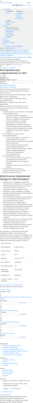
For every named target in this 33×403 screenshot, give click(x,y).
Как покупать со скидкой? (8, 87)
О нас (8, 13)
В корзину (3, 85)
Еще (4, 44)
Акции (5, 39)
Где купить (6, 40)
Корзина (2, 48)
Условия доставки (23, 53)
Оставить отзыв (5, 289)
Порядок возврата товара (11, 353)
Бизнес (8, 48)
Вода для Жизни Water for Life (9, 310)
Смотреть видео (16, 64)
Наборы (5, 365)
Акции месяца (16, 50)
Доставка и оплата (9, 42)
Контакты (24, 5)
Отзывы (8, 24)
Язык (28, 3)
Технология (19, 18)
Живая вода (9, 31)
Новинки (8, 37)
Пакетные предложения (10, 363)
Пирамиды (9, 33)
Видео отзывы (10, 22)
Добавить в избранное (9, 67)
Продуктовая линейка (13, 29)
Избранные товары (11, 53)
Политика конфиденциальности (12, 349)
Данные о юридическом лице (12, 345)
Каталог (5, 26)
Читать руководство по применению (11, 285)
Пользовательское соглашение (12, 355)
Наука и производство (13, 46)
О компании (6, 9)
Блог (21, 46)
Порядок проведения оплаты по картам (15, 351)
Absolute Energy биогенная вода (9, 322)
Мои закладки (7, 374)
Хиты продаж (10, 35)
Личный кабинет (8, 370)
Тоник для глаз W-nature (7, 333)
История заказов (8, 372)
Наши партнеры (8, 391)
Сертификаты (20, 13)
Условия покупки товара (10, 347)
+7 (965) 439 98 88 (6, 3)
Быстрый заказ (11, 85)
